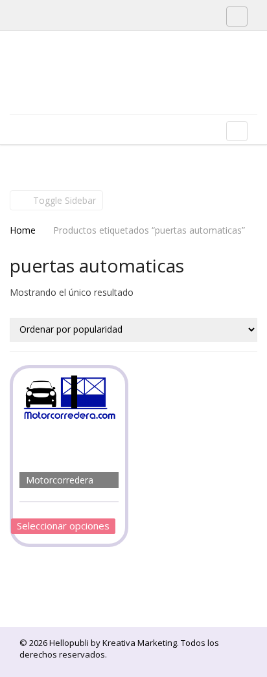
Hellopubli (107, 89)
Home (23, 230)
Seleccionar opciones (63, 525)
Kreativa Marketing (139, 643)
